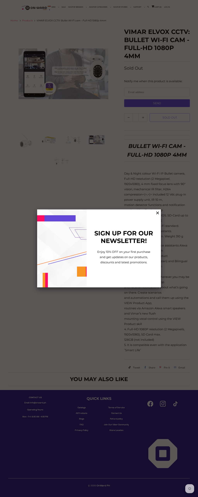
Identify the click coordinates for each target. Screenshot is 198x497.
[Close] (157, 213)
